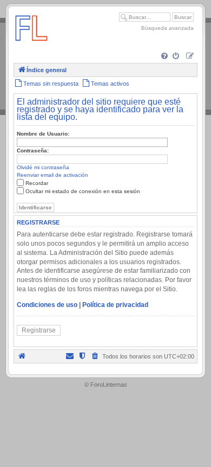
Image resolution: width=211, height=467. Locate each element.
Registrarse (39, 330)
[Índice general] (31, 46)
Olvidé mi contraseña (43, 167)
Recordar (36, 183)
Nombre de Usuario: (43, 134)
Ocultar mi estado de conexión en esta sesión (82, 191)
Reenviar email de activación (52, 175)
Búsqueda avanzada (167, 28)
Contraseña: (33, 150)
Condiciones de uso (47, 305)
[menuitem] (165, 57)
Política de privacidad (115, 305)
